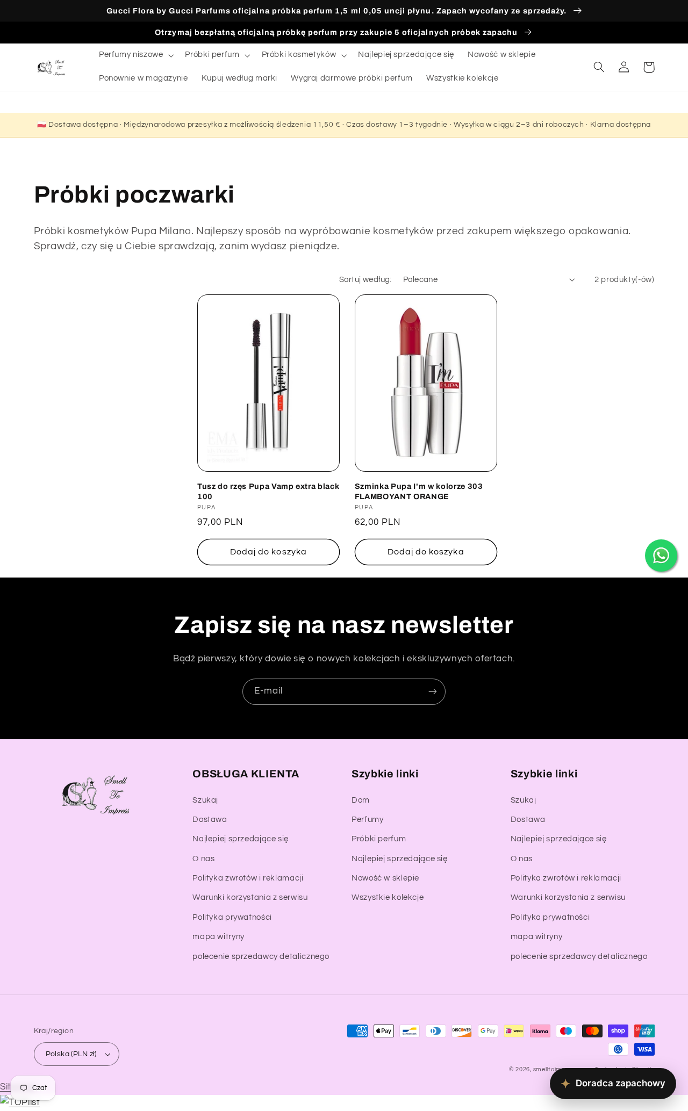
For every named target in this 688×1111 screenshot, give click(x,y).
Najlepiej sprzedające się (240, 839)
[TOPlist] (20, 1102)
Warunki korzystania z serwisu (249, 897)
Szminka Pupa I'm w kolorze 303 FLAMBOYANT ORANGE (419, 491)
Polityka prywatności (232, 917)
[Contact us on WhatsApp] (661, 555)
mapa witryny (218, 937)
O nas (203, 859)
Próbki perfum (379, 839)
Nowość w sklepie (385, 878)
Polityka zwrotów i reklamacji (247, 878)
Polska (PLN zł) (71, 1054)
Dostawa (209, 820)
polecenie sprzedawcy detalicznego (260, 957)
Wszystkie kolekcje (388, 897)
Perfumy (367, 820)
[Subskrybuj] (432, 692)
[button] (135, 55)
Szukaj (205, 800)
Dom (361, 800)
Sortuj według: (365, 280)
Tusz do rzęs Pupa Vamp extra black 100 (268, 491)
